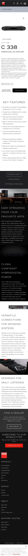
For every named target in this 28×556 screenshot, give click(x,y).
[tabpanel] (14, 299)
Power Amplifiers (5, 465)
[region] (14, 134)
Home (3, 42)
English (3, 554)
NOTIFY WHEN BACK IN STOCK (6, 90)
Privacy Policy (16, 554)
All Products (4, 480)
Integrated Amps (5, 470)
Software (3, 529)
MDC (2, 478)
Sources (3, 475)
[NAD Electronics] (3, 3)
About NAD (4, 505)
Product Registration (6, 512)
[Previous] (3, 28)
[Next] (24, 28)
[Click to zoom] (23, 18)
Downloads (4, 527)
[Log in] (17, 3)
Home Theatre (5, 473)
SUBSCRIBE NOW (14, 445)
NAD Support (4, 522)
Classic (3, 490)
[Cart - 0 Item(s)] (21, 3)
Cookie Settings (9, 543)
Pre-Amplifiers (5, 468)
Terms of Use (19, 543)
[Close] (26, 546)
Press (2, 510)
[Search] (13, 3)
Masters (3, 492)
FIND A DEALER (19, 90)
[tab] (14, 175)
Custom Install (5, 495)
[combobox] (4, 554)
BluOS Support (5, 524)
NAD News (4, 507)
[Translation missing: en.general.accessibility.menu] (24, 3)
